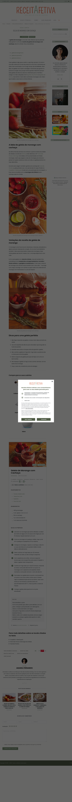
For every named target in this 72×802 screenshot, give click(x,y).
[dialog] (36, 401)
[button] (36, 401)
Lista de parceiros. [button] (29, 408)
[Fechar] (52, 381)
